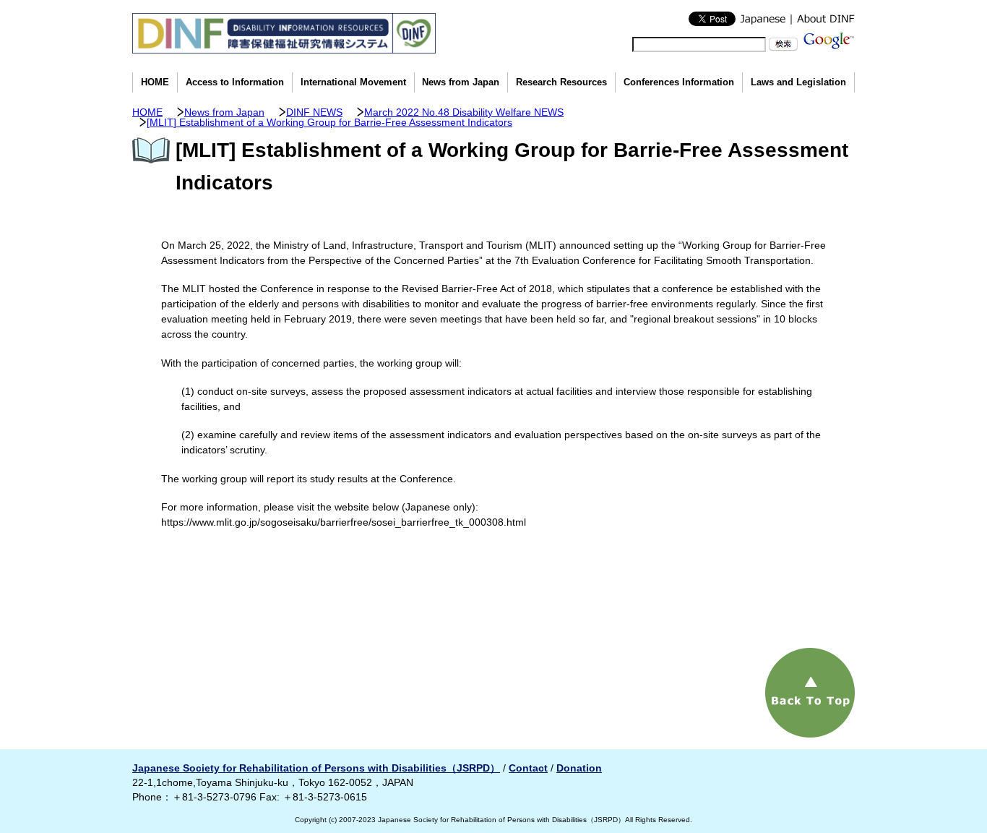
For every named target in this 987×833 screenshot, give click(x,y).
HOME (155, 82)
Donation (579, 768)
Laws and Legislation (798, 82)
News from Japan (460, 82)
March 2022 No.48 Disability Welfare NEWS (464, 112)
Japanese (763, 19)
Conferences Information (679, 82)
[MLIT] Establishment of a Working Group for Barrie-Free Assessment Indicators (329, 122)
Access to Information (235, 82)
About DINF (822, 19)
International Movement (353, 82)
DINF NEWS (314, 112)
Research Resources (561, 82)
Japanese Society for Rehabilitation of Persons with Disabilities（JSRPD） (316, 768)
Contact (528, 768)
